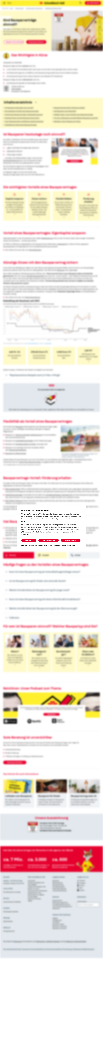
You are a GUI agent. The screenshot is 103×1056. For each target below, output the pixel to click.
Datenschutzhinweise (51, 545)
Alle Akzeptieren (70, 540)
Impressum (71, 545)
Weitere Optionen (48, 540)
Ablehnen (28, 540)
